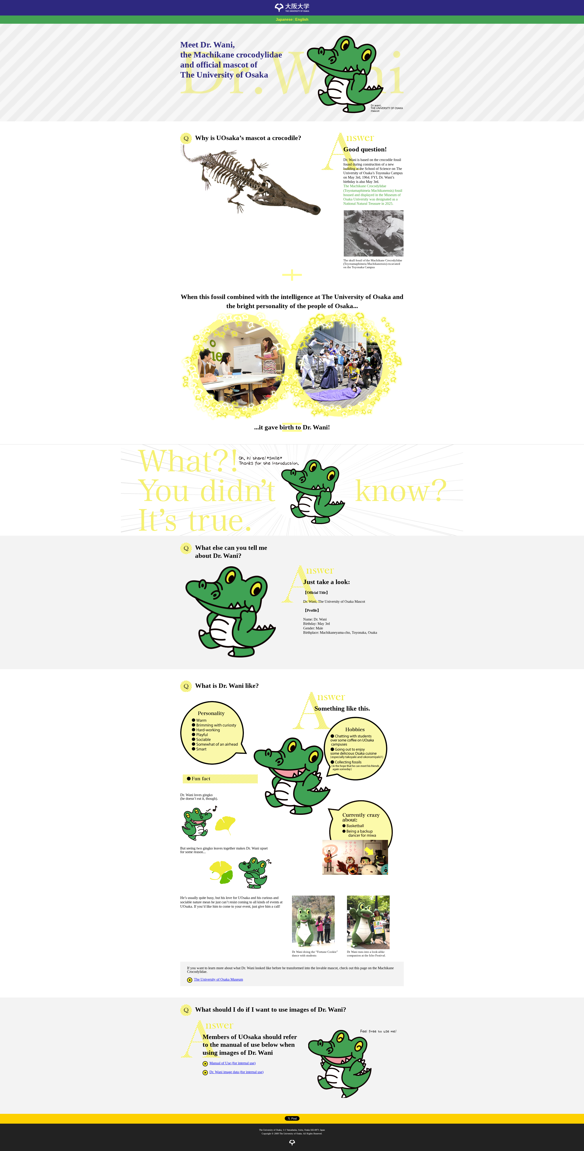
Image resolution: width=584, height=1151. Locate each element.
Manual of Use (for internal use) (232, 1063)
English (301, 19)
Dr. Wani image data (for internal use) (236, 1072)
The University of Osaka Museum (218, 979)
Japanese (284, 19)
